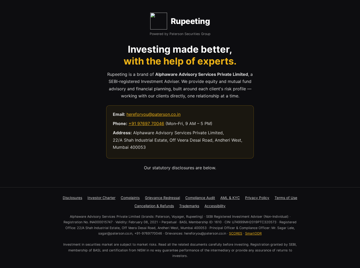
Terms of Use (286, 198)
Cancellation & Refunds (154, 206)
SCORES (235, 233)
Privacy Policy (257, 198)
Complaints (130, 198)
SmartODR (253, 233)
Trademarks (189, 206)
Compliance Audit (200, 198)
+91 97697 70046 (146, 123)
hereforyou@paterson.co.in (154, 114)
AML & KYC (230, 198)
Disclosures (72, 198)
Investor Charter (101, 198)
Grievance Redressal (162, 198)
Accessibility (215, 206)
